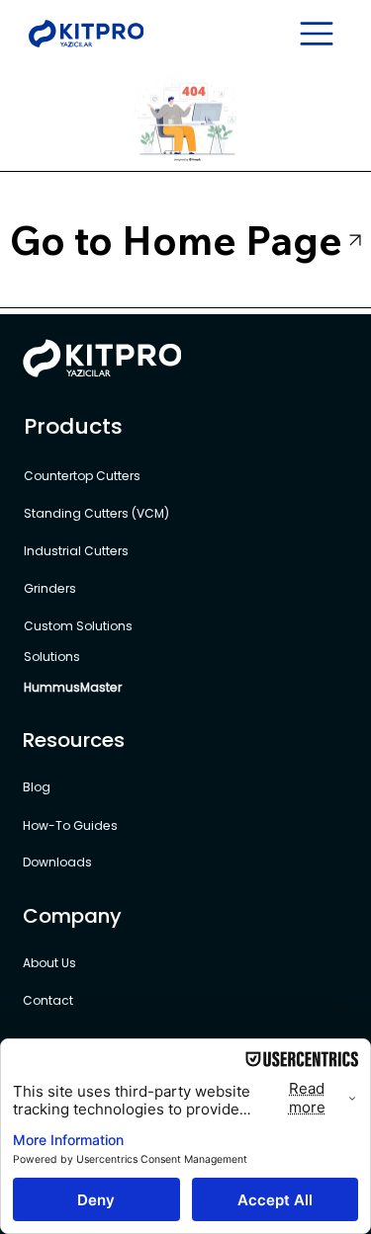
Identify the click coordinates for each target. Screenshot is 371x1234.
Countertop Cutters (83, 475)
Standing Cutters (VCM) (96, 513)
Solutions (52, 656)
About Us (49, 962)
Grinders (50, 588)
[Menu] (317, 33)
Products (73, 426)
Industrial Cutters (78, 550)
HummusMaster (73, 687)
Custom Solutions (80, 625)
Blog (36, 787)
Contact (48, 1000)
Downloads (57, 862)
